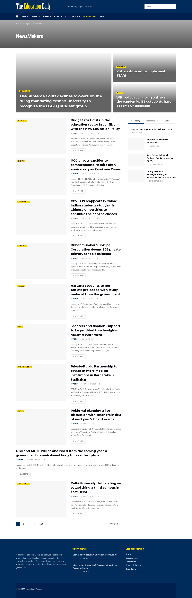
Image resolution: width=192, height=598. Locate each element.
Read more (78, 151)
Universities (24, 202)
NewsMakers (89, 16)
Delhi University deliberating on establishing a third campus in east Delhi (96, 487)
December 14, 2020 (88, 424)
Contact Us (131, 562)
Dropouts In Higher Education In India (151, 129)
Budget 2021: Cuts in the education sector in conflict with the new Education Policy (95, 124)
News (25, 16)
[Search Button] (173, 6)
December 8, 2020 (88, 496)
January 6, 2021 (87, 299)
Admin (24, 111)
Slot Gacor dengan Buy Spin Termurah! (95, 554)
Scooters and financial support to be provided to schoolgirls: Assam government (95, 330)
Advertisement (132, 558)
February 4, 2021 (124, 111)
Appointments (25, 367)
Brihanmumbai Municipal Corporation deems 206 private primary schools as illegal (95, 249)
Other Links (131, 569)
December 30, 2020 (88, 384)
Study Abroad (72, 16)
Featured (24, 91)
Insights (35, 16)
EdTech (47, 16)
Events (58, 16)
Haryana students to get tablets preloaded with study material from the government (95, 290)
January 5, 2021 (87, 339)
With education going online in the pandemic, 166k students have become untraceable (143, 102)
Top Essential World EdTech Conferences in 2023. (160, 158)
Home (18, 24)
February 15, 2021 (125, 81)
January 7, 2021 (87, 258)
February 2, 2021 (88, 133)
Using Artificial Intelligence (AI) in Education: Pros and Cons (161, 174)
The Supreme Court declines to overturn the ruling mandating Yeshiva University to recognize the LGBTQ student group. (60, 101)
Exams (21, 411)
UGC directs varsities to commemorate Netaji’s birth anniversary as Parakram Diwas (95, 165)
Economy (22, 121)
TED (23, 589)
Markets (121, 67)
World (103, 16)
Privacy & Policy (133, 565)
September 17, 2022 (37, 111)
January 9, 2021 (87, 218)
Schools (22, 246)
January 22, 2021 (88, 174)
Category (27, 24)
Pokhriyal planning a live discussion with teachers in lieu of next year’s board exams (96, 415)
